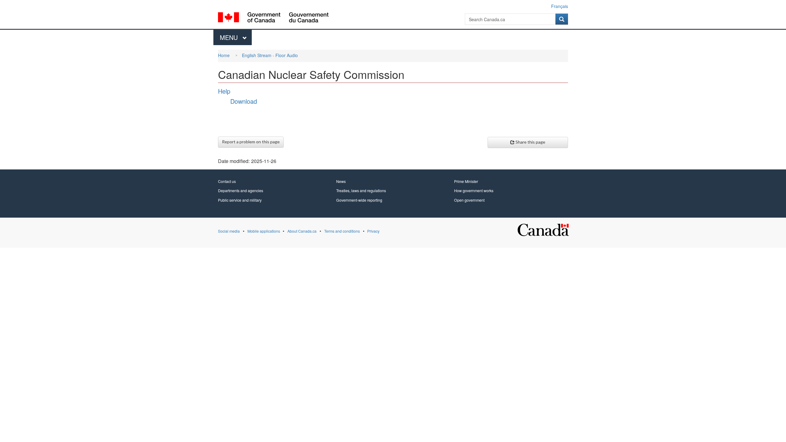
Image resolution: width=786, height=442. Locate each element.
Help (224, 91)
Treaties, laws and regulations (361, 190)
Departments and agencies (240, 190)
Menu (229, 37)
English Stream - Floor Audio (270, 55)
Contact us (227, 181)
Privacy (373, 231)
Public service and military (240, 200)
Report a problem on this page (251, 141)
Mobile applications (263, 231)
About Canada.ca (302, 231)
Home (224, 55)
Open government (469, 200)
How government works (473, 190)
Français (559, 6)
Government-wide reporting (359, 200)
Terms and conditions (342, 231)
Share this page (530, 142)
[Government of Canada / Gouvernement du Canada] (273, 18)
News (341, 181)
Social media (229, 231)
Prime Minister (466, 181)
